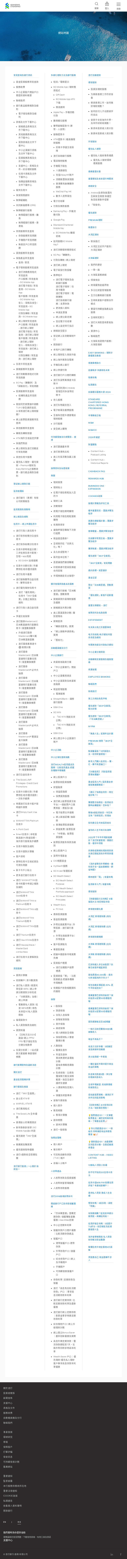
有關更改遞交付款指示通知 (100, 645)
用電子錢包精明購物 (63, 511)
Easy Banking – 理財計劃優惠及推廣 (100, 354)
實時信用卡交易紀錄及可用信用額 (27, 863)
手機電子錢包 (60, 166)
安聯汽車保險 (60, 1100)
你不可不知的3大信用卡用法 (100, 1173)
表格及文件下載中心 (26, 122)
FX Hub (59, 909)
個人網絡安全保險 (65, 1033)
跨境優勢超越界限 (100, 285)
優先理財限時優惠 (25, 1150)
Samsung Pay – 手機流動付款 (64, 213)
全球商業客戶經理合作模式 (102, 302)
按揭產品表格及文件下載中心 (28, 128)
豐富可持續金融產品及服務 (102, 310)
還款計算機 (21, 975)
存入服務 (57, 400)
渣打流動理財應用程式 (64, 250)
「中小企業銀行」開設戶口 (64, 669)
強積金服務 (56, 1138)
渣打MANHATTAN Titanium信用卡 (25, 919)
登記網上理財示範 (22, 484)
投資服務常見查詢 (25, 391)
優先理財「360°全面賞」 (26, 1137)
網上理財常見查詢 (28, 321)
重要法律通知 (10, 1491)
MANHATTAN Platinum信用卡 (27, 822)
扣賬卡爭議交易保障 (65, 149)
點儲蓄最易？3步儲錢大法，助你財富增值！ (99, 752)
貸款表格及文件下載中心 (28, 144)
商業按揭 (92, 670)
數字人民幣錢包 (64, 196)
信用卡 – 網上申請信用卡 (25, 524)
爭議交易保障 (23, 616)
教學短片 (57, 275)
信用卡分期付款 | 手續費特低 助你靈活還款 (27, 567)
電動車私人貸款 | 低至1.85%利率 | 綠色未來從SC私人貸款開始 (28, 1009)
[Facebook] (121, 1554)
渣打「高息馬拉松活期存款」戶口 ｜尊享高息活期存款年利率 (64, 1291)
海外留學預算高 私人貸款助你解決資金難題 (100, 1238)
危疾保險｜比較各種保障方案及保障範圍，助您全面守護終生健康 (65, 1078)
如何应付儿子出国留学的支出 (102, 113)
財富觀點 (92, 445)
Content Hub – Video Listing (100, 1156)
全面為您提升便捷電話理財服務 (64, 417)
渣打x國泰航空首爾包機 (26, 1156)
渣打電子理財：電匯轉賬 (65, 295)
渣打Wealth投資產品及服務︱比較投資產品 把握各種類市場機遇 (62, 768)
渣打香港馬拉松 (61, 452)
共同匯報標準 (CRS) (26, 205)
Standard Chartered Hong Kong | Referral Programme (98, 403)
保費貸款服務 (62, 796)
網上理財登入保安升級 (64, 354)
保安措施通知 (23, 195)
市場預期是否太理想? (64, 576)
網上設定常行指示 (65, 326)
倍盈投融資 (61, 792)
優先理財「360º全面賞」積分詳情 (100, 707)
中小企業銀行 (57, 655)
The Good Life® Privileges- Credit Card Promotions (27, 783)
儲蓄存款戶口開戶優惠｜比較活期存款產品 (64, 1232)
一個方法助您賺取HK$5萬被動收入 (100, 1030)
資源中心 (95, 331)
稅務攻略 (92, 378)
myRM (91, 726)
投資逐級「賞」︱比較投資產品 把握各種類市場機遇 (64, 979)
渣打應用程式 (23, 1109)
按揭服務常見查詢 (25, 369)
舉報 (5, 1442)
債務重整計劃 (94, 172)
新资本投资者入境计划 (102, 128)
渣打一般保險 (60, 1130)
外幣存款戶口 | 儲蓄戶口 (65, 1253)
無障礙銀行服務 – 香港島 (29, 224)
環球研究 (8, 1437)
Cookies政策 (95, 496)
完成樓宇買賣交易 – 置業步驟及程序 (100, 540)
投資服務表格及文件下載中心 (28, 159)
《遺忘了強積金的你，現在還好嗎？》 (100, 793)
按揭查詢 (57, 621)
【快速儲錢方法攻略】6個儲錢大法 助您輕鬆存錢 (100, 900)
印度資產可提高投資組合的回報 (64, 569)
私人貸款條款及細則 (26, 1025)
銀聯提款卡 (59, 134)
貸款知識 (20, 1030)
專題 (53, 476)
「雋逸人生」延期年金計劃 (100, 734)
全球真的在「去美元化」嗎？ (63, 545)
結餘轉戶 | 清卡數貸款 (27, 980)
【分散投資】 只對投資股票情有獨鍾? (100, 773)
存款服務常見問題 (28, 236)
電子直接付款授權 (62, 270)
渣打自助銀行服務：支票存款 (64, 302)
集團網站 (8, 1467)
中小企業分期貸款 (96, 652)
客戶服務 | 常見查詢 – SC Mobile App (28, 298)
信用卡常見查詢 (24, 364)
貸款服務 (18, 969)
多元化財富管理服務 (101, 290)
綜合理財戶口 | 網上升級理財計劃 (64, 1326)
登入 (107, 8)
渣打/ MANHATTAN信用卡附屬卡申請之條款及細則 (27, 883)
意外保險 (60, 1024)
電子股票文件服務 (65, 812)
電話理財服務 (60, 161)
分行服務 (57, 424)
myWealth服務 (60, 866)
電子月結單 (59, 201)
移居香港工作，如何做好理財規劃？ (102, 104)
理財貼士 (57, 487)
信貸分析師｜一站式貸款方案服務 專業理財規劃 (27, 1053)
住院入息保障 (62, 1015)
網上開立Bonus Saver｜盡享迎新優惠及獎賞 (64, 1334)
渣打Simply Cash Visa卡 (26, 814)
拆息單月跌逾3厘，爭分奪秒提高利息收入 (100, 1075)
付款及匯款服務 (61, 206)
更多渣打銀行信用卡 (26, 875)
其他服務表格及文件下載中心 (28, 136)
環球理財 (92, 83)
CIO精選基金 (59, 861)
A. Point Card (22, 829)
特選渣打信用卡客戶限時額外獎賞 (27, 805)
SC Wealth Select (62, 876)
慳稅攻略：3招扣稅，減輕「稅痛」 (100, 1204)
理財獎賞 (57, 482)
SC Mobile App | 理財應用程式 (64, 89)
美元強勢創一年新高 (97, 1057)
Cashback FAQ (96, 471)
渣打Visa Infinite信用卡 (27, 940)
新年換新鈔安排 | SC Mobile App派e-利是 (26, 1129)
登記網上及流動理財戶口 (64, 337)
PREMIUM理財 (95, 220)
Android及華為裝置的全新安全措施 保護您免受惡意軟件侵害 (101, 196)
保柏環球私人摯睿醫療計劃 (65, 1039)
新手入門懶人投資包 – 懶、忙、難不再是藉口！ (100, 763)
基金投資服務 (60, 919)
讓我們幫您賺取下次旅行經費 (64, 531)
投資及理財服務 (98, 89)
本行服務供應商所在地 (14, 1486)
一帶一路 (95, 270)
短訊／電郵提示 (61, 82)
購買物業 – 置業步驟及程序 (100, 549)
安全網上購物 (60, 429)
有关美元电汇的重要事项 (99, 627)
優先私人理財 (94, 149)
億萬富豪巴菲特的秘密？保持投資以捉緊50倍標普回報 (100, 998)
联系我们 (95, 241)
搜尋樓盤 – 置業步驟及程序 (100, 531)
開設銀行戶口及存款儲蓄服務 (63, 1205)
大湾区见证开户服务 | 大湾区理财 (101, 248)
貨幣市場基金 (60, 856)
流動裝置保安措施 (65, 179)
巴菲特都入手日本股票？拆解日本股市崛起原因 (100, 966)
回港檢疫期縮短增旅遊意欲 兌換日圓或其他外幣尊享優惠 (100, 854)
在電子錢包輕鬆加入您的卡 (64, 494)
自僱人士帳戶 (60, 1163)
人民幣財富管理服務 (63, 1183)
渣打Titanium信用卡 (26, 935)
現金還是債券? (60, 538)
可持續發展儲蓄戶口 (65, 1273)
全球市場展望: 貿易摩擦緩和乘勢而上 (100, 1086)
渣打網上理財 (60, 265)
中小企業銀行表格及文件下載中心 (28, 152)
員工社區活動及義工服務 (64, 458)
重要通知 (8, 1476)
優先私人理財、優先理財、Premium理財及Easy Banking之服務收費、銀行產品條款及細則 (27, 469)
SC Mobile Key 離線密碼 (65, 234)
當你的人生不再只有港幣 (99, 830)
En (4, 1522)
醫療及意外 (61, 1050)
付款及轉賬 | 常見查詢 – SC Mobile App (28, 315)
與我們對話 (21, 443)
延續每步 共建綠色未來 (99, 370)
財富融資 (57, 787)
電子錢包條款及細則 (28, 115)
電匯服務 (60, 694)
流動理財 (57, 506)
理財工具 (57, 501)
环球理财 (92, 142)
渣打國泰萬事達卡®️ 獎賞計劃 (28, 645)
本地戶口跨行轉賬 (62, 350)
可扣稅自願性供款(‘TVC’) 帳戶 (62, 1156)
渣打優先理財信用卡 (26, 588)
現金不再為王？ (95, 1039)
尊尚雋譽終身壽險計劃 (65, 1059)
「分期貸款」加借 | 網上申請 (28, 998)
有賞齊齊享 (59, 525)
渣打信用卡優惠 (24, 574)
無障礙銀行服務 (24, 210)
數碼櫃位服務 (60, 121)
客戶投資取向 (60, 944)
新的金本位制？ (61, 557)
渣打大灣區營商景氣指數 (102, 324)
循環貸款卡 (21, 1020)
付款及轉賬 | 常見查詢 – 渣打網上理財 (28, 357)
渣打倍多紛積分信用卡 (27, 544)
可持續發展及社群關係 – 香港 (63, 438)
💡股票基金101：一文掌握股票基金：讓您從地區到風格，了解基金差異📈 (100, 1118)
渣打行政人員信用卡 (26, 531)
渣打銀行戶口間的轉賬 (64, 375)
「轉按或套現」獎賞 (63, 626)
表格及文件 (9, 1408)
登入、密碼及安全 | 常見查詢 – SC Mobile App (28, 306)
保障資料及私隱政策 (60, 468)
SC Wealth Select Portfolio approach (65, 890)
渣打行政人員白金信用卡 (27, 609)
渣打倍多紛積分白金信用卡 (27, 537)
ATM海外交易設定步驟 (27, 438)
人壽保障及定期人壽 (65, 1089)
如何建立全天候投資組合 (99, 823)
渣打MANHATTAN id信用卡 (27, 911)
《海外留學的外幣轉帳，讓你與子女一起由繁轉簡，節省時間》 (100, 867)
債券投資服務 (60, 914)
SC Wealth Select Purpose (64, 882)
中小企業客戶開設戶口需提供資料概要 (27, 94)
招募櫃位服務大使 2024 (99, 392)
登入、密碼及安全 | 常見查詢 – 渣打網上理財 (29, 348)
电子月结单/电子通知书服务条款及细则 (100, 636)
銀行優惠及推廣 (21, 1087)
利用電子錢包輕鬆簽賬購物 (64, 518)
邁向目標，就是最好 (97, 571)
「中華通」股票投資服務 (65, 835)
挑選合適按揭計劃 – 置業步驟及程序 (100, 522)
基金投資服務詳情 (22, 1080)
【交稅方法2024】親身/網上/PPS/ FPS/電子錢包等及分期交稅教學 (28, 1040)
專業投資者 (59, 949)
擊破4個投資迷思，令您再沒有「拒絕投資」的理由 (100, 814)
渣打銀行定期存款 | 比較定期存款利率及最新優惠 (64, 1303)
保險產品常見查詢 (25, 258)
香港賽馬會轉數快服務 (65, 185)
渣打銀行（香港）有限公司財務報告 (27, 499)
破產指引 (92, 227)
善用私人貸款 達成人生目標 (100, 1194)
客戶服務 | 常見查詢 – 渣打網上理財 (28, 340)
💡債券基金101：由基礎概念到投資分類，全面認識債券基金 (100, 1145)
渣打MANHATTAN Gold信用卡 (25, 894)
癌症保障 (60, 1028)
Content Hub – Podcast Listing (98, 453)
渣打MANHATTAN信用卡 (27, 928)
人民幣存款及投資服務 (64, 1178)
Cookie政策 (10, 1496)
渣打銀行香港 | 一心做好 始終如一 (26, 1167)
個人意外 (57, 1105)
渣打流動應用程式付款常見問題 (27, 376)
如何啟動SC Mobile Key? (62, 243)
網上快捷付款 (60, 370)
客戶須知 (20, 856)
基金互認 (92, 578)
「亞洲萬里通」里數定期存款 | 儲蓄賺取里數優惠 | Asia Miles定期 (64, 1216)
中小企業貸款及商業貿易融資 (64, 682)
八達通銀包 (61, 170)
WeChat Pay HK (64, 191)
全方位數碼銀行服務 (101, 295)
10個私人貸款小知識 (97, 1165)
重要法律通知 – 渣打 (97, 606)
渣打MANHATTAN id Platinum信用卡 (26, 902)
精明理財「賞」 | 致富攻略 (100, 877)
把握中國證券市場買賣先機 (64, 956)
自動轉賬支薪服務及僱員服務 (100, 660)
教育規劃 (57, 1110)
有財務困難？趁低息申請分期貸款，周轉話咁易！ (100, 1214)
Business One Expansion (96, 487)
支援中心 (8, 1403)
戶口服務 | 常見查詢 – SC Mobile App (28, 280)
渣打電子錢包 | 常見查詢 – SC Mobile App (28, 289)
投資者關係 (19, 491)
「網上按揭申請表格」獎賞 (64, 633)
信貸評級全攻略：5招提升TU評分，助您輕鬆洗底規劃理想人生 (100, 1227)
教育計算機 (61, 1115)
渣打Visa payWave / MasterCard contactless (26, 948)
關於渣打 (18, 1072)
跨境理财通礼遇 (95, 909)
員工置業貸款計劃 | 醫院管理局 (64, 614)
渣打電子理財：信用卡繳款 (65, 288)
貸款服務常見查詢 (25, 253)
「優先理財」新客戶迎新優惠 (100, 596)
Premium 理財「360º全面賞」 (100, 742)
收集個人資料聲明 (12, 1506)
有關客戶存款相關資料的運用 (64, 989)
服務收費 (20, 87)
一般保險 (57, 1006)
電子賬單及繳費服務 (63, 410)
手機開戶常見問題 (28, 240)
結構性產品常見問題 (28, 397)
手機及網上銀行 (61, 365)
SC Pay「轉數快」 (62, 255)
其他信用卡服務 (24, 457)
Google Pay (59, 220)
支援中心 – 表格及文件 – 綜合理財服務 (29, 167)
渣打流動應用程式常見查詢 (28, 274)
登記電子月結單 (64, 321)
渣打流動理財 (94, 75)
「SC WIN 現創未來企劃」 (65, 718)
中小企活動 (56, 750)
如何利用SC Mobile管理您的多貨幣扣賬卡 (65, 391)
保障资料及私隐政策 (97, 613)
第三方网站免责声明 (97, 699)
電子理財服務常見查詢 (27, 267)
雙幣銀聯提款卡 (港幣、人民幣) (63, 127)
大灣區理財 (93, 258)
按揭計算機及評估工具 (98, 503)
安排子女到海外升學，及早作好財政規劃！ (102, 121)
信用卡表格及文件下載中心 (28, 175)
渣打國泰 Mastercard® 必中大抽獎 (29, 669)
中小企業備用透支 (62, 676)
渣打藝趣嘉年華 (61, 446)
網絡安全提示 (60, 331)
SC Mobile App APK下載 (65, 101)
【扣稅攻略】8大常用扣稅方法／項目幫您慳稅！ (100, 1106)
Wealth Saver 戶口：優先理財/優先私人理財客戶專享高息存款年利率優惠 (64, 1361)
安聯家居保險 (62, 1019)
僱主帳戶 (57, 1149)
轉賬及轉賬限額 (24, 433)
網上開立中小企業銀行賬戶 (64, 740)
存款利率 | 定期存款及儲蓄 (64, 1281)
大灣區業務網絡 (98, 275)
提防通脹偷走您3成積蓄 (99, 1022)
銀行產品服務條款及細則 (27, 107)
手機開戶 (60, 1267)
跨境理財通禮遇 (95, 937)
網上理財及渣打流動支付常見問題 (27, 450)
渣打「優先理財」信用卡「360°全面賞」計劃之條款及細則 (28, 597)
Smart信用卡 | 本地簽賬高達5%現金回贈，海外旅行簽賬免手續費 (27, 837)
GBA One (58, 707)
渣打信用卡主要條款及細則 (27, 959)
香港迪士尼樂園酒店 (26, 1122)
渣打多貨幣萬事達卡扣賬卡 (64, 382)
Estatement (95, 620)
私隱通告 (92, 385)
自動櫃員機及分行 (59, 648)
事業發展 (8, 1432)
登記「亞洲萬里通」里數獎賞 (100, 586)
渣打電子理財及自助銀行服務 (65, 281)
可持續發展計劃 (11, 1462)
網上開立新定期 (64, 317)
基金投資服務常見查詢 (27, 82)
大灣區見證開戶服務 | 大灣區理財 (101, 343)
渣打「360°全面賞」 (26, 1093)
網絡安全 (92, 186)
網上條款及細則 (21, 517)
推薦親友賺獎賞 (24, 1144)
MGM (91, 423)
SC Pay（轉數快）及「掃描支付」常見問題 (27, 384)
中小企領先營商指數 (60, 757)
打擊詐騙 (8, 1452)
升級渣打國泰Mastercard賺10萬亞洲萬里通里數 (28, 636)
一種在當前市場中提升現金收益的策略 (100, 1065)
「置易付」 (59, 640)
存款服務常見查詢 (25, 231)
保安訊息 (8, 1457)
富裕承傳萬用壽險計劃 (65, 1066)
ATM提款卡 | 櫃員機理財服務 (64, 141)
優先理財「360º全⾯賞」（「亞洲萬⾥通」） (100, 717)
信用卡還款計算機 (25, 851)
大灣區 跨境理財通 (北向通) (99, 945)
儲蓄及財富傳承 (64, 1095)
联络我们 (92, 691)
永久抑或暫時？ (61, 552)
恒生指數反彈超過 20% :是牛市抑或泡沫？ (100, 986)
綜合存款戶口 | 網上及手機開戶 (65, 1260)
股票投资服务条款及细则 (64, 844)
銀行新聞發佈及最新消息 (25, 1065)
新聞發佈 (8, 1398)
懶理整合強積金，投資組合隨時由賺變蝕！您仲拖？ (100, 803)
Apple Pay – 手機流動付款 (63, 114)
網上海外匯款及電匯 (63, 360)
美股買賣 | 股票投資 (65, 829)
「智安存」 (96, 205)
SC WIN (57, 712)
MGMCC (92, 430)
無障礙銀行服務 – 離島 (29, 216)
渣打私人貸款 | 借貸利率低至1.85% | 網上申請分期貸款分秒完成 (27, 988)
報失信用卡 (21, 190)
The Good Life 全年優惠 (26, 1115)
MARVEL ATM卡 (24, 1104)
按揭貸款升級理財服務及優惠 (64, 601)
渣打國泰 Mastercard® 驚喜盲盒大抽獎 (29, 736)
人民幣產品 (56, 1171)
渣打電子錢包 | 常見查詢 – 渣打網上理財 (29, 333)
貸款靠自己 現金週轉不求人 (100, 1258)
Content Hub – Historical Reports (99, 461)
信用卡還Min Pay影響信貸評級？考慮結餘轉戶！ (100, 1184)
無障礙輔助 (21, 200)
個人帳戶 (57, 1144)
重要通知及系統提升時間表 (100, 179)
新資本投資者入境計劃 (102, 133)
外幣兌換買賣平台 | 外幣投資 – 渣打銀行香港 (64, 927)
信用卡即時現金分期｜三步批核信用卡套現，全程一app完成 (27, 552)
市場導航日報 (94, 416)
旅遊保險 (60, 1010)
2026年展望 (94, 437)
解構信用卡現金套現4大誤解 (100, 1248)
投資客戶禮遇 (60, 963)
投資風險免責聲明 (22, 510)
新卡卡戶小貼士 (24, 870)
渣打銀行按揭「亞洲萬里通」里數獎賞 (64, 592)
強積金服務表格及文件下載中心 (28, 183)
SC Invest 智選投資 (62, 871)
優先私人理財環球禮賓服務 (102, 162)
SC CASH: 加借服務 (28, 560)
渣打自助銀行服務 (62, 156)
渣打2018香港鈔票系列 (61, 1196)
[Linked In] (112, 1554)
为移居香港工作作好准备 (102, 96)
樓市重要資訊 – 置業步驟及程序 (100, 512)
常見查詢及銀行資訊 (23, 75)
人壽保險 (57, 1046)
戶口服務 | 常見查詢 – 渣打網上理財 (28, 326)
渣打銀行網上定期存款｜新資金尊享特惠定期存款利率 (64, 1315)
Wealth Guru (59, 905)
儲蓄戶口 (57, 1239)
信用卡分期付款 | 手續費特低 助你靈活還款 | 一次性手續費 (27, 795)
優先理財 (92, 213)
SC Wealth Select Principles (64, 898)
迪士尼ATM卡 (23, 1098)
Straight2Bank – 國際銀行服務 (63, 700)
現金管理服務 (60, 689)
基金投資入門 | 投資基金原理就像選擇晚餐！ (100, 783)
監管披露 (8, 1481)
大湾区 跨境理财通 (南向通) (99, 917)
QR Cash (60, 95)
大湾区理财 (93, 235)
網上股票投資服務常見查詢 (27, 421)
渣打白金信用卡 (24, 775)
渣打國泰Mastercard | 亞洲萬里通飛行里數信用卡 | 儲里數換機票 (27, 624)
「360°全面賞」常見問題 (100, 563)
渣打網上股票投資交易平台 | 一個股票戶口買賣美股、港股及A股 (64, 804)
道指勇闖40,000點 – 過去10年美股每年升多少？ (100, 976)
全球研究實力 (97, 317)
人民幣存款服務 (61, 1188)
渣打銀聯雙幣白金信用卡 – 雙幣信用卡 (27, 581)
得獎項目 (95, 280)
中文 (19, 1522)
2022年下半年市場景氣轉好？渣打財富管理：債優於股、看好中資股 (100, 840)
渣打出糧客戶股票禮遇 (65, 969)
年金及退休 (61, 1054)
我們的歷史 (96, 265)
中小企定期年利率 (62, 1225)
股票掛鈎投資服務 (62, 782)
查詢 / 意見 (24, 262)
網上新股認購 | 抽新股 (65, 818)
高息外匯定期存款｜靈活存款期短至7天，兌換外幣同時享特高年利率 (64, 1346)
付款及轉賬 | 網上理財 (64, 260)
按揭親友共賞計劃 (62, 608)
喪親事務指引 (94, 363)
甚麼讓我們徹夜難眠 (63, 562)
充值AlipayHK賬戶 (65, 175)
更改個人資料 (62, 308)
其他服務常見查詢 (25, 428)
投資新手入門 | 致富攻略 (99, 884)
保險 (53, 1000)
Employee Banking (99, 677)
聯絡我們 (20, 100)
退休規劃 (57, 1120)
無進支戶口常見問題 (28, 246)
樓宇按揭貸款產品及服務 (62, 584)
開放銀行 (57, 344)
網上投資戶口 (60, 777)
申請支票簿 (61, 312)
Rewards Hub (96, 479)
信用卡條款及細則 (25, 846)
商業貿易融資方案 (62, 662)
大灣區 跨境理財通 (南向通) (99, 955)
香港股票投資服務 (65, 825)
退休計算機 (61, 1124)
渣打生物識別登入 (62, 405)
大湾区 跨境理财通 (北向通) (99, 928)
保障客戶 (8, 1447)
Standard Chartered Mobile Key (63, 226)
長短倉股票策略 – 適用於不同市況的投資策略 (100, 1096)
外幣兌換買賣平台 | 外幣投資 (65, 937)
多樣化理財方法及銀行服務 (63, 75)
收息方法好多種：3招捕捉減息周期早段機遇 (100, 1048)
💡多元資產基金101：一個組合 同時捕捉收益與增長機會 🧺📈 (100, 1131)
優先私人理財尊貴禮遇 (102, 155)
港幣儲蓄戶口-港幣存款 (65, 1245)
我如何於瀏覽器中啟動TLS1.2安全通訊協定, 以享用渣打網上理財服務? (27, 409)
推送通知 (60, 107)
